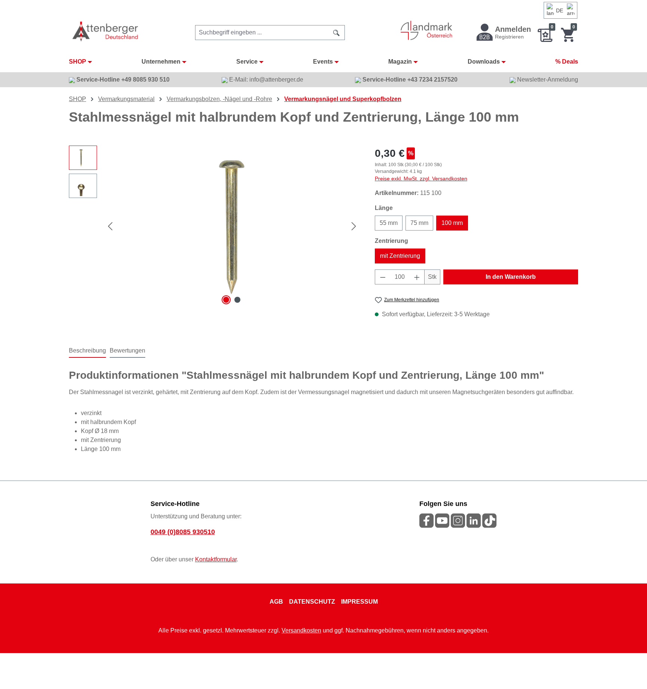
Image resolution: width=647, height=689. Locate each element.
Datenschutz (312, 601)
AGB (276, 601)
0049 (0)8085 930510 (183, 532)
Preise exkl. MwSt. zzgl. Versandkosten (421, 179)
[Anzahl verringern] (383, 276)
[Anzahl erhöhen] (417, 276)
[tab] (87, 351)
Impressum (359, 601)
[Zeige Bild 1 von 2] (226, 300)
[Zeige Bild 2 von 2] (237, 300)
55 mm (389, 223)
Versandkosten (301, 630)
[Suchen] (336, 32)
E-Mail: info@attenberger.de (265, 79)
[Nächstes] (353, 226)
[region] (214, 226)
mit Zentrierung (400, 256)
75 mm (419, 223)
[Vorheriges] (110, 226)
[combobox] (262, 32)
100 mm (452, 223)
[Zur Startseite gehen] (106, 31)
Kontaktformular (216, 559)
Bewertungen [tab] (127, 350)
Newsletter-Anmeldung (547, 79)
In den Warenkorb (511, 277)
